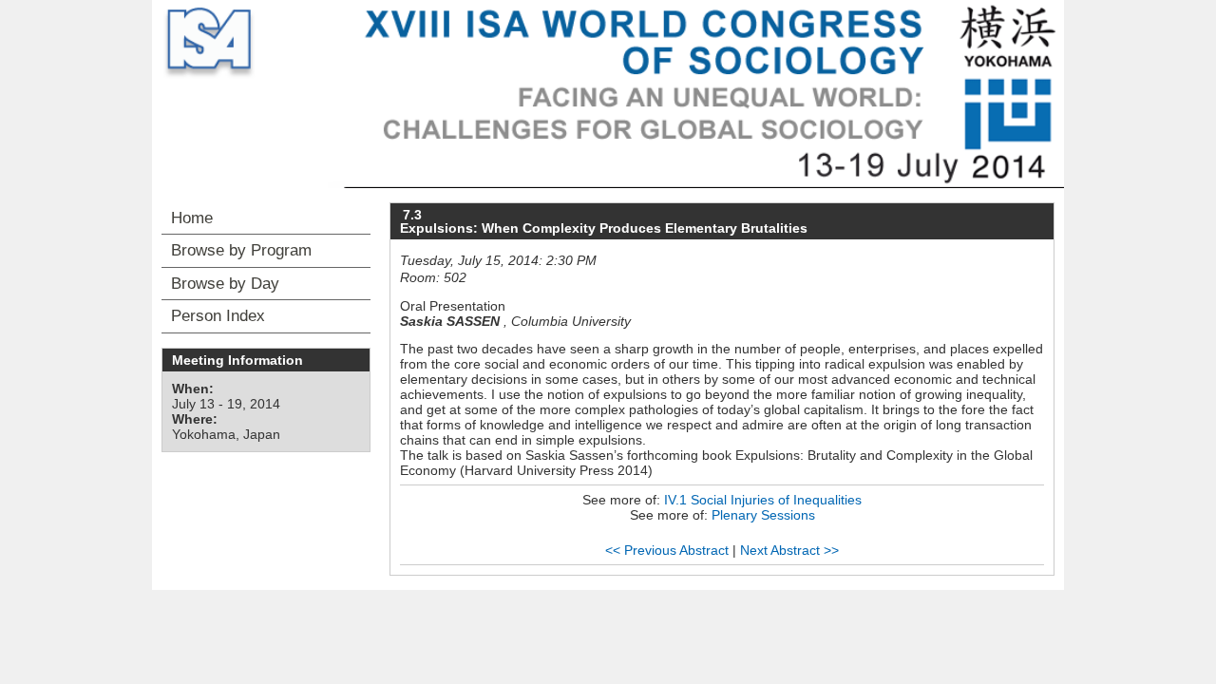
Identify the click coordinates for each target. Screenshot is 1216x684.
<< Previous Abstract (667, 550)
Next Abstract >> (789, 550)
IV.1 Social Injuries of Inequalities (763, 499)
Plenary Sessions (763, 514)
